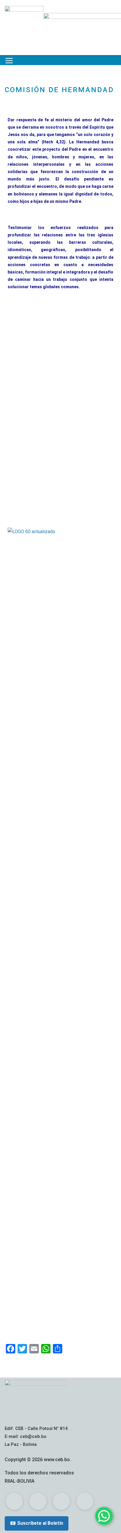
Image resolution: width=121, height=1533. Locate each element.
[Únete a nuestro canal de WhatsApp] (104, 1516)
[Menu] (9, 60)
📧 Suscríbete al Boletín (36, 1523)
